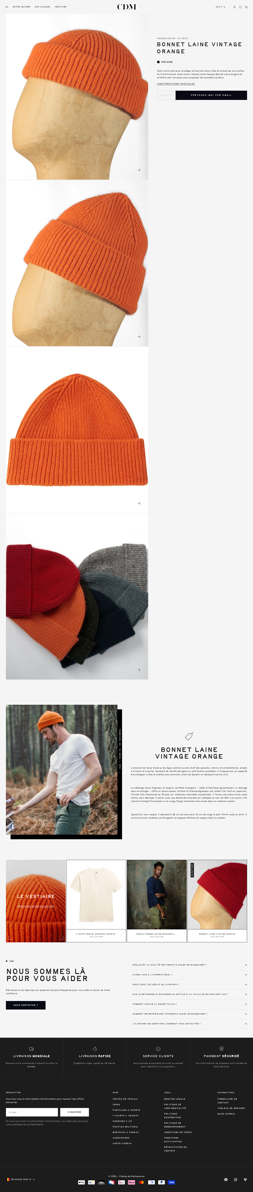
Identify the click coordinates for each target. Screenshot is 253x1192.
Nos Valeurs (42, 7)
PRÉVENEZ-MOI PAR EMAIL (211, 95)
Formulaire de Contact (227, 1101)
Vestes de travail (125, 1099)
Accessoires (121, 1138)
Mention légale (174, 1099)
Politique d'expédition (172, 1116)
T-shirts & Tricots (126, 1116)
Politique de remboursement (174, 1125)
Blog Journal (226, 1114)
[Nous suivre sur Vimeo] (245, 1179)
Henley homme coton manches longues (156, 934)
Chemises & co (122, 1121)
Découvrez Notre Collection (36, 906)
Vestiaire (60, 7)
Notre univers (21, 7)
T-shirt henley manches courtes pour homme (96, 934)
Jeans (116, 1105)
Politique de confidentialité (175, 1106)
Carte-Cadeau (122, 1144)
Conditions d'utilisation (173, 1140)
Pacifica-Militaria (125, 1127)
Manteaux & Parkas (126, 1132)
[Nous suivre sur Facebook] (226, 1179)
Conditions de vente (178, 1132)
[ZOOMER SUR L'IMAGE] (139, 170)
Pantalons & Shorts (126, 1110)
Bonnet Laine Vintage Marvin (217, 934)
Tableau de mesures (231, 1108)
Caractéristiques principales (176, 84)
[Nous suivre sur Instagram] (235, 1179)
